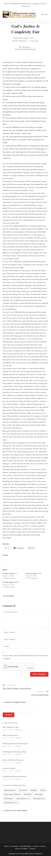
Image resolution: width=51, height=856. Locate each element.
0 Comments (18, 730)
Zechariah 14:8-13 (11, 803)
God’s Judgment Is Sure (11, 727)
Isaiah (43, 790)
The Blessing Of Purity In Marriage (15, 776)
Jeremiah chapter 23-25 (33, 573)
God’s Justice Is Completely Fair (25, 49)
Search (8, 715)
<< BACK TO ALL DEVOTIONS (15, 810)
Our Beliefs (24, 848)
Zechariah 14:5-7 (23, 798)
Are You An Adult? (9, 768)
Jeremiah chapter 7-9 (10, 573)
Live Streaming (13, 846)
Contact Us (33, 848)
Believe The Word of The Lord (13, 760)
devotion (10, 596)
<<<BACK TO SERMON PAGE (14, 702)
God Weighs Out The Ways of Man (14, 752)
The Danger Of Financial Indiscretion (15, 743)
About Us (18, 848)
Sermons (42, 846)
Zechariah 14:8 (39, 798)
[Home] (20, 47)
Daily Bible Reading (25, 846)
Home (6, 846)
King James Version (12, 794)
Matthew (27, 794)
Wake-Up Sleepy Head (10, 735)
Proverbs (39, 794)
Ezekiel (34, 790)
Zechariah (8, 798)
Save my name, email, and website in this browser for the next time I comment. (25, 657)
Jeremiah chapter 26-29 (10, 582)
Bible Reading (10, 790)
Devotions (23, 41)
